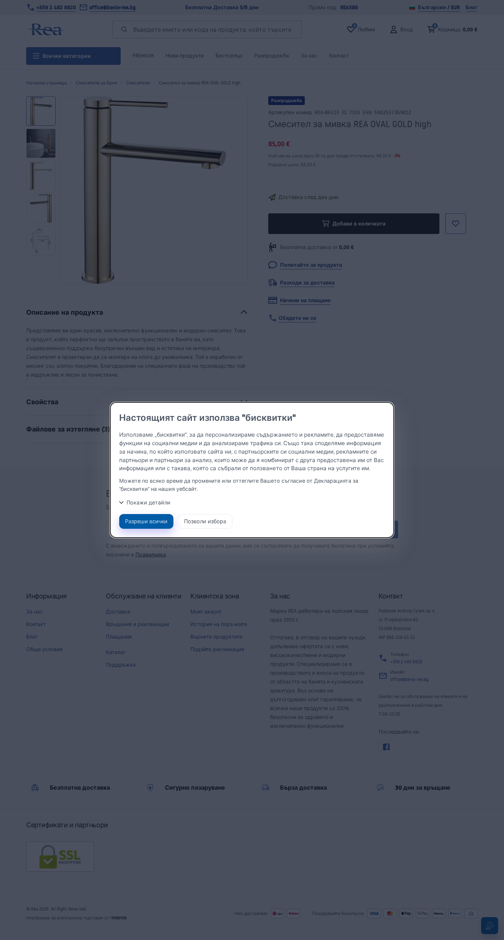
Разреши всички (146, 521)
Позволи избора (205, 521)
